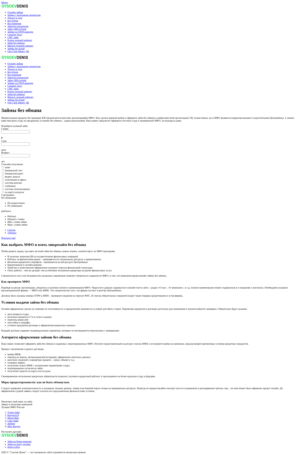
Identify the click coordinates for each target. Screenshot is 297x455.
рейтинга (6, 211)
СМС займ (13, 88)
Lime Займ (12, 420)
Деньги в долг (14, 69)
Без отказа (12, 72)
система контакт (13, 183)
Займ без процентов (17, 77)
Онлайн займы (15, 63)
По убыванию (8, 197)
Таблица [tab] (11, 232)
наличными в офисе (15, 179)
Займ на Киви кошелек (19, 441)
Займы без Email (16, 100)
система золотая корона (17, 189)
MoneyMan (13, 418)
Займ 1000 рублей (16, 80)
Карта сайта (13, 447)
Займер (11, 423)
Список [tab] (11, 230)
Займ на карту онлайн (19, 444)
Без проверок (14, 74)
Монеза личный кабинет (20, 97)
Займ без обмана (16, 94)
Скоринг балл (14, 86)
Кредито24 (13, 415)
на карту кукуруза (14, 192)
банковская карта (14, 173)
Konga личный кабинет (19, 91)
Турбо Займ (13, 412)
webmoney (10, 186)
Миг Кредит (13, 426)
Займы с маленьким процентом (24, 66)
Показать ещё (8, 238)
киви (7, 167)
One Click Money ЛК (18, 102)
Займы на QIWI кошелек (20, 83)
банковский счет (13, 170)
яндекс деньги (12, 176)
